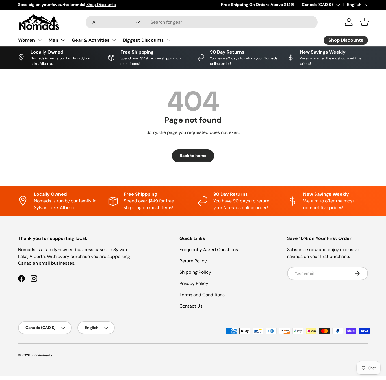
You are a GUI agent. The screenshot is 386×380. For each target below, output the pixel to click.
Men (53, 40)
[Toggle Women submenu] (39, 40)
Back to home (193, 155)
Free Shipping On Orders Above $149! (257, 4)
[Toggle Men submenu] (62, 40)
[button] (364, 22)
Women (26, 40)
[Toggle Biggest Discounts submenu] (168, 40)
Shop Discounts (101, 4)
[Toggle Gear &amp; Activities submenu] (114, 40)
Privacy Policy (193, 283)
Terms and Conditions (202, 295)
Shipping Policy (195, 272)
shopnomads (41, 355)
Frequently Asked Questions (208, 250)
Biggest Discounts (143, 40)
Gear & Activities (91, 40)
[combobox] (202, 22)
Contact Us (191, 306)
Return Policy (193, 261)
